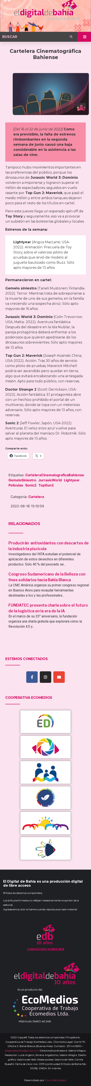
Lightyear (72, 480)
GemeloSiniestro (22, 480)
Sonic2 (30, 485)
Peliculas (15, 485)
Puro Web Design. (56, 1080)
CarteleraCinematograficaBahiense (54, 475)
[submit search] (71, 37)
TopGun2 (46, 485)
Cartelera (36, 497)
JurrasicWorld (50, 480)
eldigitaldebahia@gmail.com (22, 1050)
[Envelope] (59, 677)
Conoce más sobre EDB (45, 949)
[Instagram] (45, 677)
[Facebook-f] (32, 677)
